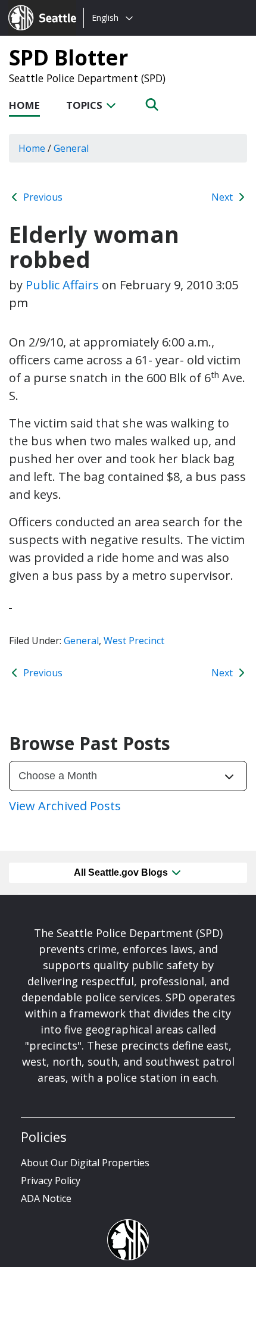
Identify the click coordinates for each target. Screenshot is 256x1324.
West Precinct (134, 640)
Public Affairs (62, 285)
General (81, 640)
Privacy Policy (50, 1180)
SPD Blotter (68, 57)
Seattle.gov (33, 6)
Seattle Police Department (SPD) (87, 78)
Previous (42, 197)
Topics (85, 105)
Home (24, 105)
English (105, 17)
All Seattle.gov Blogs (122, 872)
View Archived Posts (65, 806)
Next (223, 197)
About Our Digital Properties (85, 1162)
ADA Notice (46, 1198)
